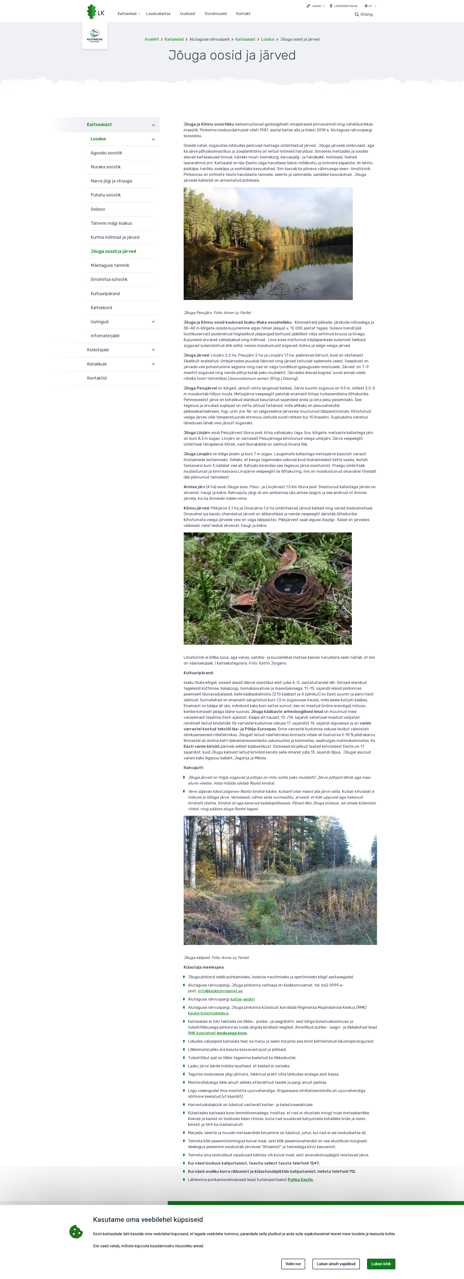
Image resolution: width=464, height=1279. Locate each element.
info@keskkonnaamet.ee (220, 991)
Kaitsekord (101, 307)
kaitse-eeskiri (243, 999)
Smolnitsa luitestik (109, 279)
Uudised (187, 14)
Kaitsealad (127, 14)
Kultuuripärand (105, 293)
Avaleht (152, 39)
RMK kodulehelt (217, 1033)
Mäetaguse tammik (110, 265)
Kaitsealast (245, 39)
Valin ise (293, 1264)
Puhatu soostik (106, 195)
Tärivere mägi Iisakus (111, 223)
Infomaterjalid (105, 335)
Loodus (268, 39)
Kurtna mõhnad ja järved (115, 237)
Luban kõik (381, 1264)
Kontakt (243, 14)
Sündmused (216, 14)
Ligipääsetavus (346, 6)
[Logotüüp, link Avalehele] (95, 12)
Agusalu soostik (106, 153)
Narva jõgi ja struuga (111, 181)
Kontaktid (97, 378)
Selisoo (98, 209)
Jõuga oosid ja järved (113, 251)
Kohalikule (97, 364)
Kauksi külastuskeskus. (208, 1013)
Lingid (316, 6)
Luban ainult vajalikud (336, 1264)
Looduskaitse (158, 14)
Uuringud (100, 321)
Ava (153, 125)
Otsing (367, 14)
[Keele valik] (375, 6)
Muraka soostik (106, 167)
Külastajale (98, 349)
